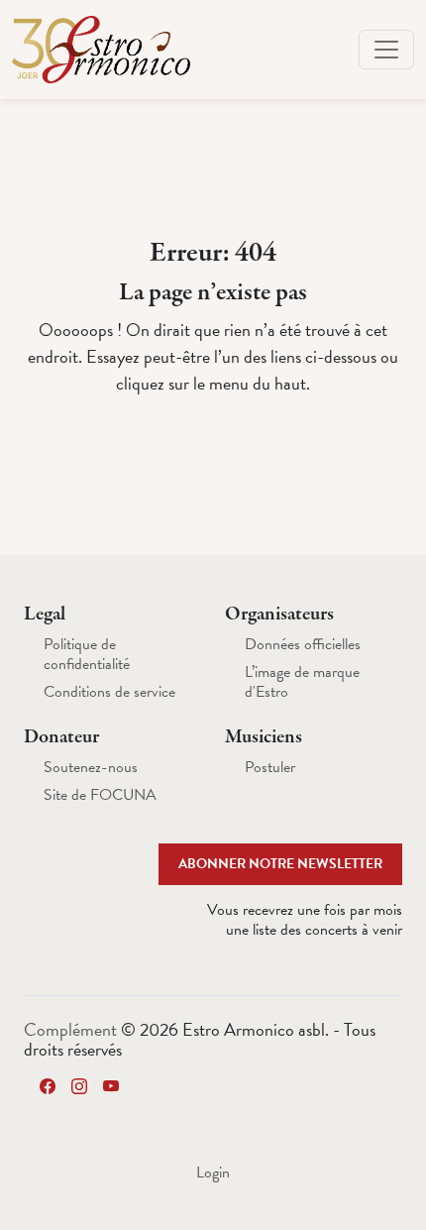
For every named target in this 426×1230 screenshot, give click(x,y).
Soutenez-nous (91, 767)
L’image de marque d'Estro (302, 682)
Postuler (270, 767)
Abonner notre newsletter (280, 863)
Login (213, 1172)
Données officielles (303, 644)
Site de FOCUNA (100, 795)
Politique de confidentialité (87, 654)
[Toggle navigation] (386, 49)
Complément (72, 1029)
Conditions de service (109, 692)
